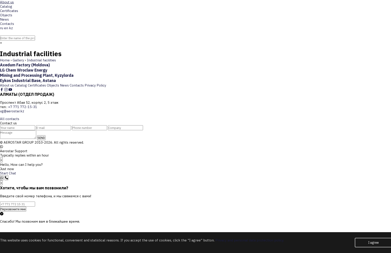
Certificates (9, 11)
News (4, 19)
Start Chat (8, 173)
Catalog (6, 6)
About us (7, 2)
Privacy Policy (95, 85)
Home (5, 60)
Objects (6, 15)
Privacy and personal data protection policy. (249, 240)
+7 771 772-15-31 (14, 47)
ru (1, 28)
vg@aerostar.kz (12, 111)
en (6, 28)
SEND (41, 138)
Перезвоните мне (13, 209)
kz (11, 28)
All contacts (9, 119)
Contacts (7, 24)
